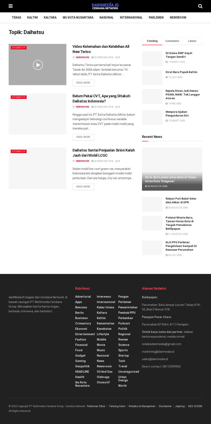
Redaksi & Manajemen (142, 406)
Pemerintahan (127, 307)
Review (123, 339)
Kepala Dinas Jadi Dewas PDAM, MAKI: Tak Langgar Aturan (183, 94)
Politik (122, 328)
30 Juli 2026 (175, 255)
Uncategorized (128, 371)
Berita (79, 312)
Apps (78, 302)
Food (78, 350)
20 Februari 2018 (103, 57)
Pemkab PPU (127, 312)
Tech (121, 361)
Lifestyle (103, 334)
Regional (124, 334)
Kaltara (50, 17)
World (122, 385)
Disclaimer (165, 406)
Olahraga (103, 377)
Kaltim (32, 17)
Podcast (124, 323)
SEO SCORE (195, 406)
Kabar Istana (105, 307)
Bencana (81, 307)
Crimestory (83, 323)
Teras (16, 17)
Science (123, 344)
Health (79, 377)
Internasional (131, 17)
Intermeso (104, 296)
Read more (83, 82)
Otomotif (18, 47)
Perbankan (125, 318)
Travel (122, 366)
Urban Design (123, 378)
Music (101, 350)
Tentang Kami (117, 406)
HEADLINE (82, 371)
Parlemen (156, 17)
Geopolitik (82, 366)
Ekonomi (81, 328)
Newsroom (178, 17)
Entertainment (85, 334)
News (100, 361)
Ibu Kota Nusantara (78, 17)
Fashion (80, 339)
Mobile (101, 339)
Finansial (81, 344)
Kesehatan (104, 328)
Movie (101, 344)
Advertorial (83, 296)
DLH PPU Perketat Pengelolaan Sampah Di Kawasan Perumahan (181, 246)
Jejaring (180, 406)
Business (81, 318)
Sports (123, 350)
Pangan (123, 296)
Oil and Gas (105, 371)
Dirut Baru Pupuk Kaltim (181, 72)
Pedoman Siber (96, 406)
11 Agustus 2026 (178, 234)
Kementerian (105, 323)
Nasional (107, 17)
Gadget (80, 355)
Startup (123, 355)
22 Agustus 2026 (157, 186)
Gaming (80, 361)
